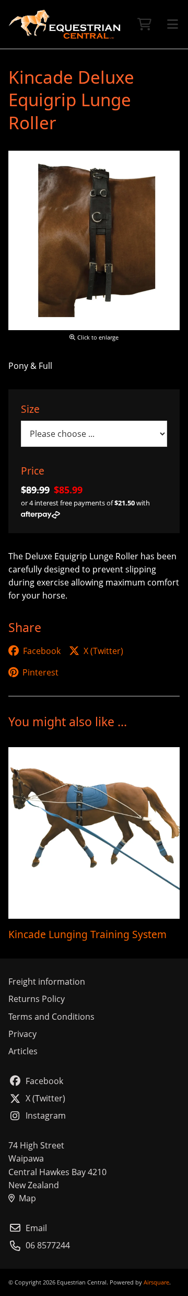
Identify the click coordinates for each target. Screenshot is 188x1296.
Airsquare (156, 1282)
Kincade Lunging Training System (87, 934)
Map (27, 1198)
